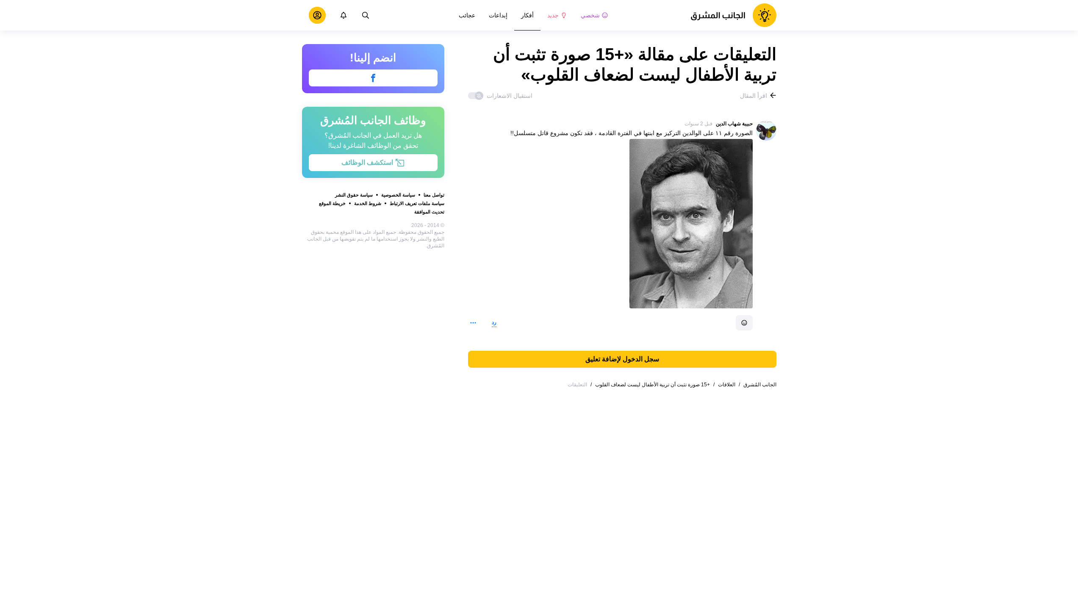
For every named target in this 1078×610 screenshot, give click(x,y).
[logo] (733, 15)
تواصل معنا (434, 194)
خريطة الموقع (332, 203)
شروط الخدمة (367, 203)
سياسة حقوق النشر (354, 194)
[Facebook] (373, 77)
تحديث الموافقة (429, 211)
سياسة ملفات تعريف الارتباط (417, 203)
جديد (553, 15)
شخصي (590, 15)
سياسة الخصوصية (398, 194)
